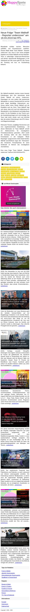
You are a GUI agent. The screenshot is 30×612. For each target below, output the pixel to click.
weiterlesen (4, 246)
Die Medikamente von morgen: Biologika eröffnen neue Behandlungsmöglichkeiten (12, 463)
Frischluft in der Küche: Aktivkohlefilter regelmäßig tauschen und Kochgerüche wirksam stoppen (15, 541)
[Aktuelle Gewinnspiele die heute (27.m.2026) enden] (13, 206)
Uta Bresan (9, 177)
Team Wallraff (26, 42)
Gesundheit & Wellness (9, 590)
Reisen (4, 593)
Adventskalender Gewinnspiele (11, 575)
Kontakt (4, 602)
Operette (7, 175)
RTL (23, 40)
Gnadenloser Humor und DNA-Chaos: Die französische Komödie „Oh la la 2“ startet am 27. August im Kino (14, 383)
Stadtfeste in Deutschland (9, 577)
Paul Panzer (8, 179)
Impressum (5, 604)
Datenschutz (5, 606)
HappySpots (5, 28)
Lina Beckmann (18, 177)
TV (9, 28)
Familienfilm (4, 167)
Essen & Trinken (6, 586)
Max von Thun (14, 171)
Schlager (13, 175)
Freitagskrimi (10, 173)
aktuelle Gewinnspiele (8, 573)
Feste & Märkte (6, 571)
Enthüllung (26, 40)
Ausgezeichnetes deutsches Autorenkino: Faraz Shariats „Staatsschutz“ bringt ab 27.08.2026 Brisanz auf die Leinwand (13, 502)
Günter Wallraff (19, 42)
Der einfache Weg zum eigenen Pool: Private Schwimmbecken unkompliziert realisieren (14, 264)
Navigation (6, 23)
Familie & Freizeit (7, 588)
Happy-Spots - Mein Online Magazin (13, 3)
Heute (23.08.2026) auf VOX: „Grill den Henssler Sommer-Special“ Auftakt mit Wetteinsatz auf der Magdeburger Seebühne (15, 303)
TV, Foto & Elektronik (8, 595)
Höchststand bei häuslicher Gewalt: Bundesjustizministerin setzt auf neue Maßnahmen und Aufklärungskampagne (15, 344)
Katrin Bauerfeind (12, 169)
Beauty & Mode (6, 584)
